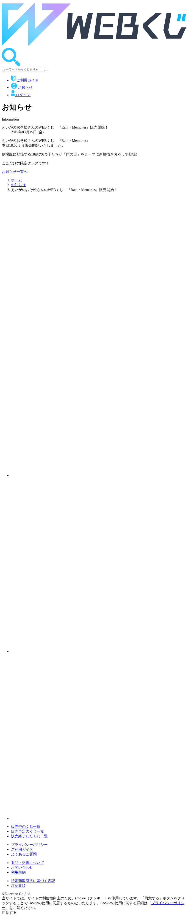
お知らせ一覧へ (15, 172)
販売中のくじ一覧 (25, 826)
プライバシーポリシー (29, 845)
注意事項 (18, 885)
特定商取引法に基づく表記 (33, 881)
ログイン (22, 95)
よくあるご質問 (24, 854)
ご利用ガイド (27, 80)
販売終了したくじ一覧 (29, 836)
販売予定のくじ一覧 (27, 831)
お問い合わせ (22, 867)
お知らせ (25, 87)
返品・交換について (27, 863)
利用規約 (18, 872)
